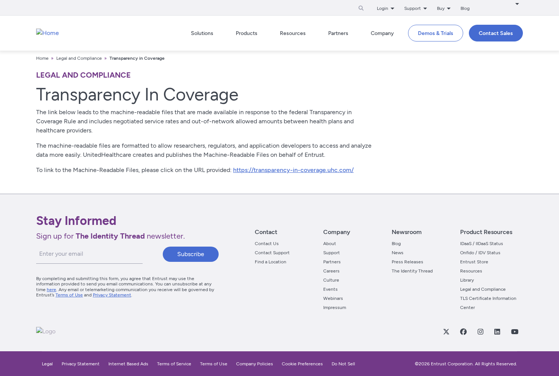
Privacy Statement (112, 295)
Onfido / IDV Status (480, 252)
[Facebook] (463, 331)
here (51, 289)
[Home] (47, 33)
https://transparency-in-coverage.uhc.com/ (293, 170)
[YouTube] (514, 331)
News (397, 252)
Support (331, 252)
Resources (471, 271)
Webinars (333, 298)
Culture (331, 280)
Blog (465, 8)
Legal (47, 363)
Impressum (334, 307)
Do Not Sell (343, 363)
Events (330, 289)
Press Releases (407, 261)
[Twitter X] (446, 331)
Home (42, 58)
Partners (332, 261)
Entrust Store (474, 261)
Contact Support (272, 252)
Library (467, 280)
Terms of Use (69, 295)
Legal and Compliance (79, 58)
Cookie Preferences (302, 363)
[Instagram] (480, 331)
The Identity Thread (412, 271)
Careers (331, 271)
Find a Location (270, 261)
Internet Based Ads (128, 363)
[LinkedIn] (497, 331)
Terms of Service (174, 363)
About (329, 243)
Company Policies (254, 363)
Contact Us (267, 243)
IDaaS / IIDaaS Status (481, 243)
